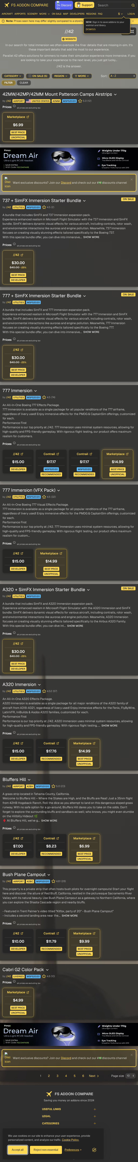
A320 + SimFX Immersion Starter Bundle (44, 589)
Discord (66, 5)
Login (131, 13)
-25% (23, 267)
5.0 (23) (60, 786)
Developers (77, 13)
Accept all (18, 1149)
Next (92, 1076)
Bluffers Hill (15, 779)
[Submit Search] (133, 5)
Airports (20, 13)
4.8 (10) (51, 976)
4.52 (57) (52, 691)
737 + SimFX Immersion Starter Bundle (42, 200)
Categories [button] (50, 1123)
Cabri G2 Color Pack (24, 969)
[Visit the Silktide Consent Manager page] (94, 1150)
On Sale (56, 13)
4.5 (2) (50, 207)
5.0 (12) (87, 101)
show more (91, 237)
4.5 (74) (51, 397)
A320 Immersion (20, 684)
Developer (18, 280)
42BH (30, 786)
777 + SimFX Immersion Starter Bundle (42, 296)
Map (65, 13)
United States (40, 101)
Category (11, 76)
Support (87, 5)
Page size (117, 1076)
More (82, 76)
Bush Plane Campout (25, 874)
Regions (91, 13)
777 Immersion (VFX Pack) (30, 490)
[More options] (115, 95)
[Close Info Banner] (133, 21)
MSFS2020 (69, 101)
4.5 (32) (51, 497)
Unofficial (18, 137)
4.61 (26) (61, 881)
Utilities (18, 207)
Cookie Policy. (70, 1140)
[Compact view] (132, 31)
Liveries (18, 976)
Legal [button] (46, 1116)
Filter (8, 82)
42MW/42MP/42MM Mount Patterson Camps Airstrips (58, 94)
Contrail (49, 454)
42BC (30, 881)
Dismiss (91, 29)
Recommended (51, 474)
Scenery (32, 13)
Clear (24, 82)
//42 (8, 101)
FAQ (100, 13)
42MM (56, 101)
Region (59, 76)
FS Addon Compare (29, 5)
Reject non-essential (46, 1149)
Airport (18, 101)
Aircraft (7, 13)
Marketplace (16, 117)
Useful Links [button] (51, 1109)
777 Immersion (18, 390)
